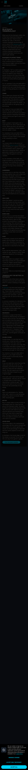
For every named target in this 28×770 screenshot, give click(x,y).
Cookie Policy (19, 754)
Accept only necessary (14, 762)
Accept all (14, 767)
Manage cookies (14, 757)
